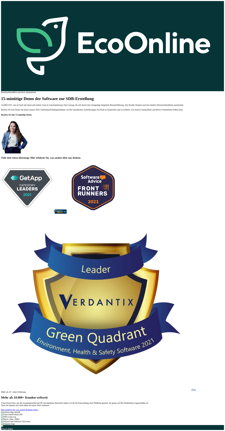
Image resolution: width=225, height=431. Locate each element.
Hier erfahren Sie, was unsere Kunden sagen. (20, 410)
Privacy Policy (7, 429)
